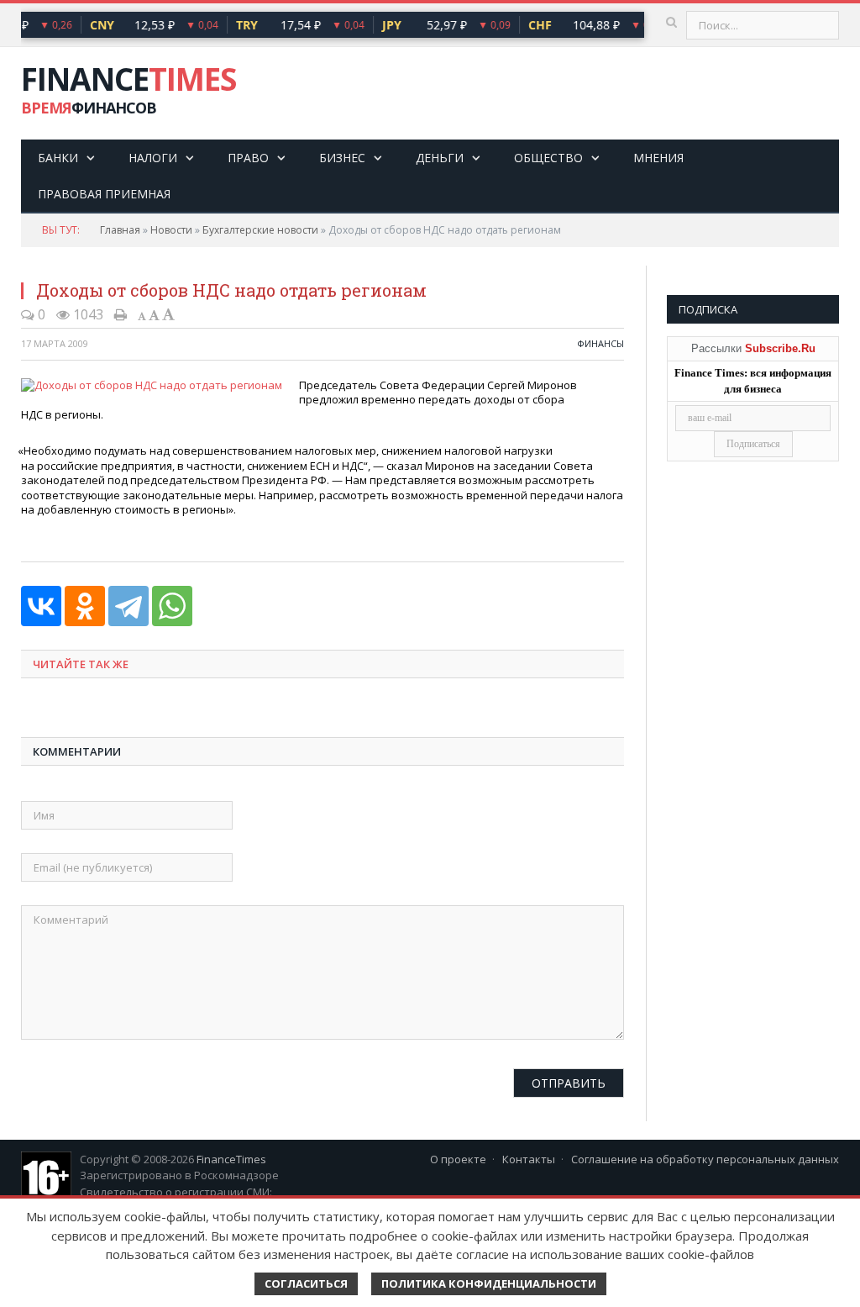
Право (248, 158)
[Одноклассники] (85, 606)
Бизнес (342, 158)
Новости (171, 230)
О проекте (458, 1159)
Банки (58, 158)
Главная (120, 230)
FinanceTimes (231, 1159)
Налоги (152, 158)
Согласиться (306, 1283)
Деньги (440, 158)
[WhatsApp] (172, 606)
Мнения (658, 158)
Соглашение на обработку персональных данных (705, 1159)
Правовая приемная (104, 194)
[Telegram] (128, 606)
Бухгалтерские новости (260, 230)
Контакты (528, 1159)
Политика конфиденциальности (488, 1283)
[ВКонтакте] (41, 606)
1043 (86, 314)
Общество (548, 158)
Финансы (600, 343)
